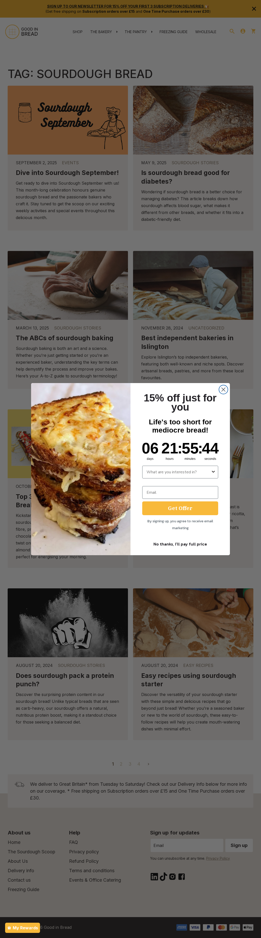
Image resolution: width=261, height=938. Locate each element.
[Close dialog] (223, 389)
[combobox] (179, 472)
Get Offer (180, 508)
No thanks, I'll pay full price (180, 544)
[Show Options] (213, 472)
